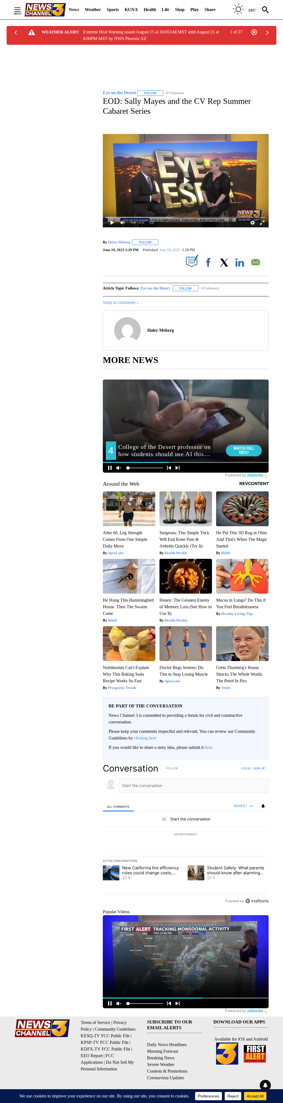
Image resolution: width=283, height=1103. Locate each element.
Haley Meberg (119, 242)
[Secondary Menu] (21, 9)
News (74, 9)
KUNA (131, 9)
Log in (246, 768)
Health (150, 9)
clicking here (145, 738)
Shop (180, 9)
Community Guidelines (115, 1029)
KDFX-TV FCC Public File (105, 1049)
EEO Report (92, 1055)
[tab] (118, 806)
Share (210, 9)
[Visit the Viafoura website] (257, 901)
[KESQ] (45, 10)
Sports (113, 9)
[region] (186, 834)
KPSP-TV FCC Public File (105, 1042)
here (208, 747)
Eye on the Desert (155, 288)
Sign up (259, 768)
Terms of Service (95, 1022)
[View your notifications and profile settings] (263, 806)
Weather (93, 9)
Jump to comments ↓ (121, 302)
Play (194, 9)
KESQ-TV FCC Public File (105, 1035)
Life (165, 9)
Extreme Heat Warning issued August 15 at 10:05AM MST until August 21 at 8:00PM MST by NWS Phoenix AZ (151, 35)
